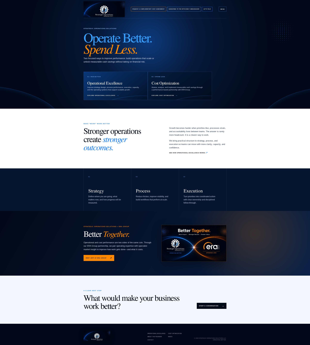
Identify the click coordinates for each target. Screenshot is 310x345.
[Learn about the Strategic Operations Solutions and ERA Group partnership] (194, 243)
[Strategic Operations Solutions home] (104, 9)
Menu (223, 9)
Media (170, 336)
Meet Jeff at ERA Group (99, 258)
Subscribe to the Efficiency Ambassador (184, 9)
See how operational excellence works (188, 152)
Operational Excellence (156, 333)
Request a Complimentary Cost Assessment (148, 9)
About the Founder (154, 336)
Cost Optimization (175, 333)
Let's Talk (207, 9)
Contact (150, 340)
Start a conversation (211, 306)
